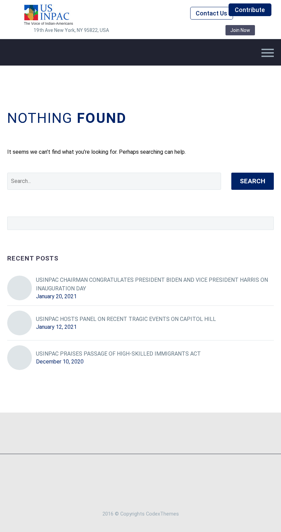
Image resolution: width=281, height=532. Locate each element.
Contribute (250, 9)
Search (252, 181)
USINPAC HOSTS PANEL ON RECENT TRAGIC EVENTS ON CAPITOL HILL (126, 319)
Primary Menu (267, 53)
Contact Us (211, 13)
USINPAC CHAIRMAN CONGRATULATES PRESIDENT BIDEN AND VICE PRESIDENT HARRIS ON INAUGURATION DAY (152, 284)
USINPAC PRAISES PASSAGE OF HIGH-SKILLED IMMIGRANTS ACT (118, 353)
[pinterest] (177, 30)
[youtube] (198, 30)
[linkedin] (147, 30)
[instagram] (167, 30)
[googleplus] (188, 30)
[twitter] (157, 30)
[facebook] (136, 30)
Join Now (240, 30)
